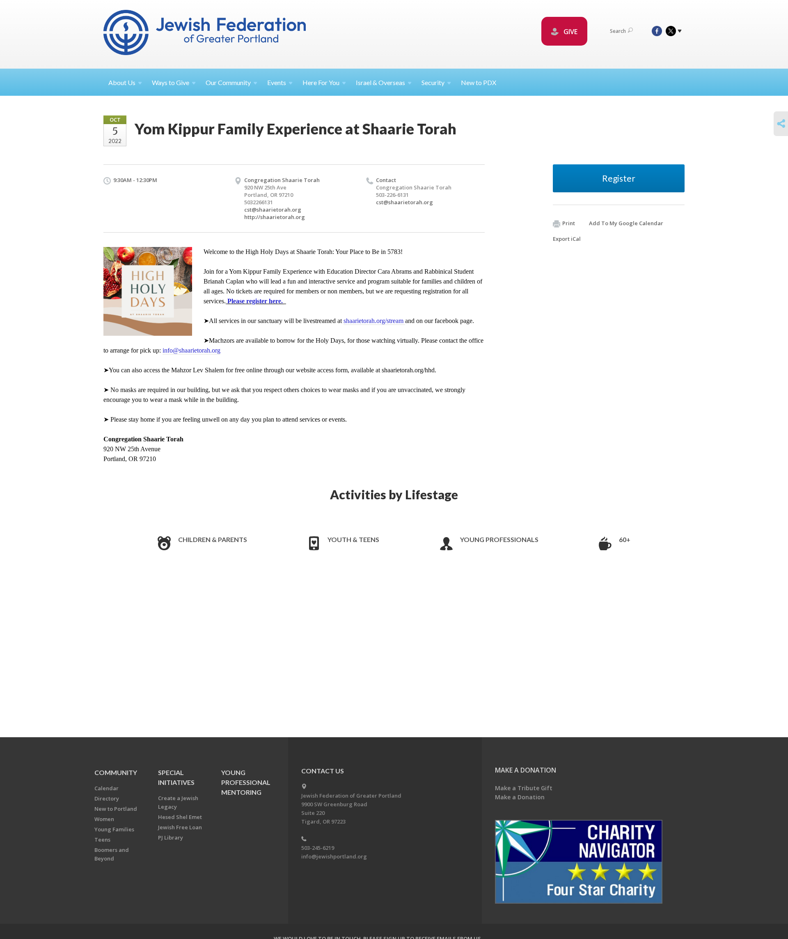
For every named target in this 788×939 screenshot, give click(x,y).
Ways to (170, 82)
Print (568, 223)
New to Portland (115, 808)
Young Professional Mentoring (245, 782)
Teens (102, 839)
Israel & (380, 82)
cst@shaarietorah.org (272, 209)
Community (115, 772)
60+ (624, 539)
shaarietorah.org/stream (374, 320)
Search (618, 31)
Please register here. (255, 301)
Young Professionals (499, 539)
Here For (320, 82)
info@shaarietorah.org (191, 350)
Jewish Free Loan (180, 827)
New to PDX (478, 82)
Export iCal (567, 238)
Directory (106, 798)
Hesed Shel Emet (180, 817)
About (121, 82)
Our (228, 82)
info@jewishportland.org (334, 856)
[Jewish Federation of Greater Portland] (205, 34)
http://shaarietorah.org (274, 217)
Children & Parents (212, 539)
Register (618, 178)
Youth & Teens (353, 539)
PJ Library (170, 837)
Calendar (106, 788)
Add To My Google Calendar (626, 223)
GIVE (569, 32)
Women (104, 819)
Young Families (114, 829)
